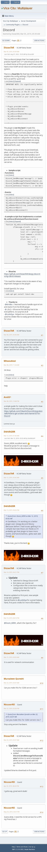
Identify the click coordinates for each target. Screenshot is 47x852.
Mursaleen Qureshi (14, 678)
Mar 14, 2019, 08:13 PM (11, 618)
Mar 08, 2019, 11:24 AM (11, 365)
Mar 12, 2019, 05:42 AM (11, 478)
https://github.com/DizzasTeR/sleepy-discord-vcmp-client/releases (22, 275)
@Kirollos (8, 304)
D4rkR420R (9, 431)
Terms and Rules (22, 847)
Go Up (4, 832)
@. (6, 309)
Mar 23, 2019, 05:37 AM (11, 740)
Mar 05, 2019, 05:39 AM (11, 52)
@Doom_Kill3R (10, 623)
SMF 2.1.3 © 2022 (18, 849)
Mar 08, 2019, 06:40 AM (11, 335)
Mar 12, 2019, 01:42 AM (11, 436)
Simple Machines (29, 849)
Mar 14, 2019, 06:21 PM (11, 572)
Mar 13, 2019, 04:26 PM (11, 510)
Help (13, 847)
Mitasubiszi (10, 361)
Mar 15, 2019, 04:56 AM (11, 657)
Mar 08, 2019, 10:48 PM (11, 401)
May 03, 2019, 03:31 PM (11, 812)
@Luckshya (9, 314)
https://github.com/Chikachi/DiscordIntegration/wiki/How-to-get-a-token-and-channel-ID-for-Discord (23, 413)
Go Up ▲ (32, 847)
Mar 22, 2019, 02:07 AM (11, 683)
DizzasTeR (9, 47)
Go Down (6, 40)
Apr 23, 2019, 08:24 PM (11, 786)
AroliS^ (7, 397)
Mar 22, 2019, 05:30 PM (11, 708)
